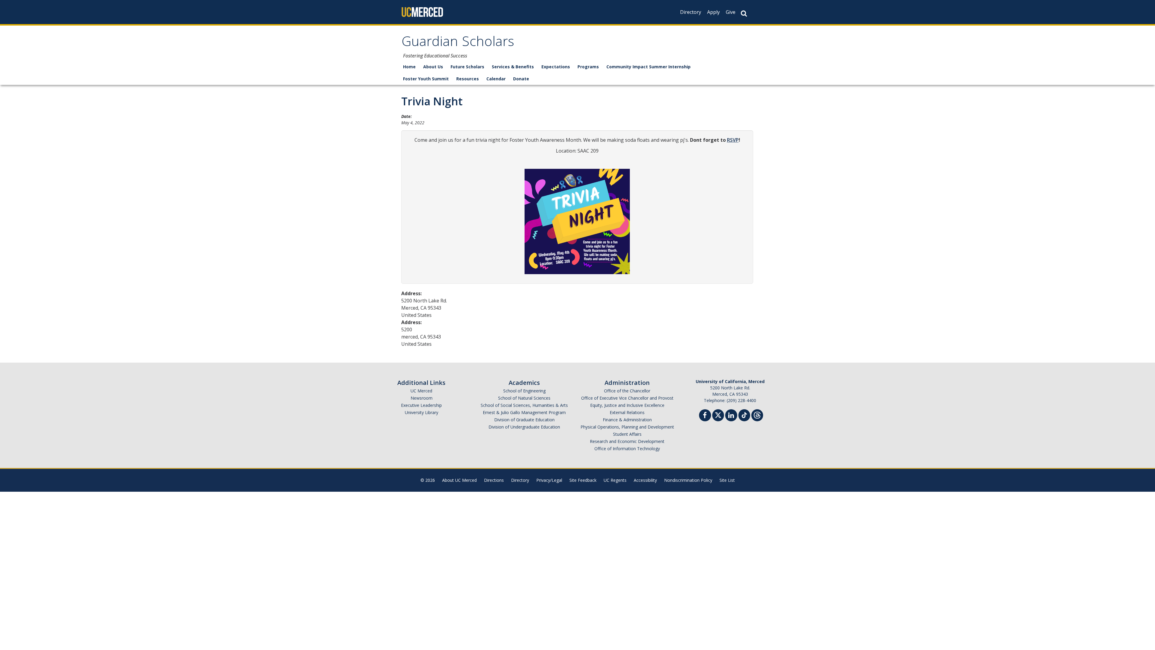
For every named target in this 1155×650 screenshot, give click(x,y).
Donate (521, 79)
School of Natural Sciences (524, 398)
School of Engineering (524, 391)
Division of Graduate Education (524, 419)
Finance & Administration (627, 419)
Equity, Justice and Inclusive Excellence (627, 405)
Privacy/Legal (549, 480)
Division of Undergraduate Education (524, 427)
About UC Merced (459, 480)
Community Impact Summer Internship (648, 67)
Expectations (555, 67)
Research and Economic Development (627, 441)
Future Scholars (467, 67)
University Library (421, 412)
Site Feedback (582, 480)
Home (409, 67)
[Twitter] (718, 414)
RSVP (733, 140)
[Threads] (757, 414)
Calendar (496, 79)
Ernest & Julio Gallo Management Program (524, 412)
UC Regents (615, 480)
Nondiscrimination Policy (688, 480)
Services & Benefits (513, 67)
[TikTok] (744, 414)
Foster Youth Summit (426, 79)
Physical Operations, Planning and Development (627, 427)
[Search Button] (744, 13)
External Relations (627, 412)
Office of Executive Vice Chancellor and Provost (627, 398)
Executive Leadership (421, 405)
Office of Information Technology (627, 448)
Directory (690, 12)
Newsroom (422, 398)
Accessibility (645, 480)
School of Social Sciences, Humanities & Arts (524, 405)
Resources (467, 79)
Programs (588, 67)
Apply (713, 12)
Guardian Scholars (458, 43)
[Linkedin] (731, 416)
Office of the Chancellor (627, 391)
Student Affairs (627, 434)
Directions (494, 480)
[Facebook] (705, 416)
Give (730, 12)
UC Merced (421, 391)
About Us (433, 67)
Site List (727, 480)
